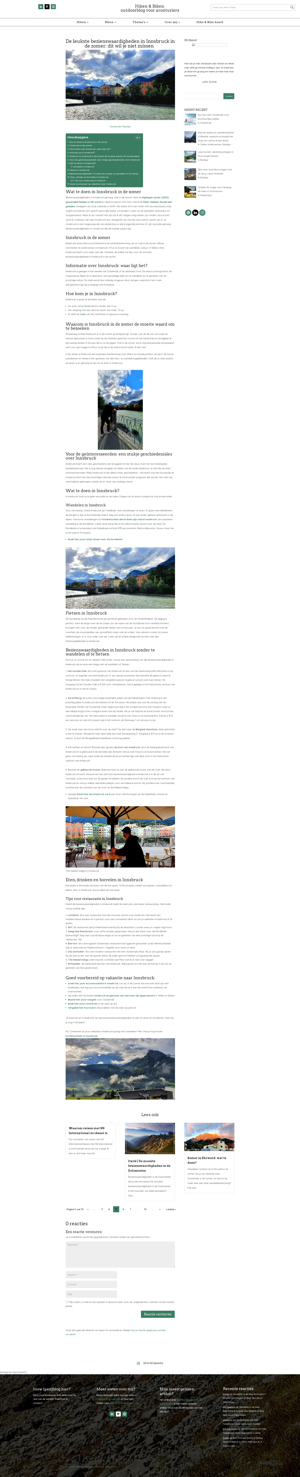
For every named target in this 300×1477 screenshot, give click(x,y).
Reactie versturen (158, 1314)
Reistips (127, 126)
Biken (109, 22)
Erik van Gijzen (230, 1429)
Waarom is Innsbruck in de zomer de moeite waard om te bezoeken (105, 156)
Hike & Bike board (210, 22)
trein (83, 314)
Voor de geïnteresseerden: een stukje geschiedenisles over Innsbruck (104, 159)
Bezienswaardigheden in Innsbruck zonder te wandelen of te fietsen (104, 173)
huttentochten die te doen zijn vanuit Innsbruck (129, 519)
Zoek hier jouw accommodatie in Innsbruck (93, 983)
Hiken (81, 22)
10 (145, 1209)
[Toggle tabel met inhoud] (136, 137)
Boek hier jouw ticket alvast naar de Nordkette (95, 539)
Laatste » (171, 1209)
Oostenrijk (115, 126)
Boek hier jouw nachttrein (83, 1003)
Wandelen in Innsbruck (83, 167)
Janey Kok (110, 1466)
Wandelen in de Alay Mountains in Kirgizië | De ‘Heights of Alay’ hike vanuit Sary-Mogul (244, 1398)
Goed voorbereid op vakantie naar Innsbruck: (93, 184)
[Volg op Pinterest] (47, 6)
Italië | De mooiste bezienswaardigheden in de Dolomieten (149, 1165)
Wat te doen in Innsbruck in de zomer (88, 142)
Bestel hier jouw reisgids (82, 999)
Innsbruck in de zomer (81, 145)
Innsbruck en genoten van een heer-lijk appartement (124, 995)
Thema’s (139, 22)
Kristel (226, 1394)
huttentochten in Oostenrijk (82, 1035)
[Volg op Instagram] (53, 6)
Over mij (171, 22)
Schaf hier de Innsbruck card (93, 794)
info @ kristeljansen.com (124, 1403)
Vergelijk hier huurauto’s (82, 1007)
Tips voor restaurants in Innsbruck (89, 180)
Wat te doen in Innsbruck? (82, 163)
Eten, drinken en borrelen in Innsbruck (89, 177)
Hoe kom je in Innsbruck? (82, 152)
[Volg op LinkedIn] (40, 6)
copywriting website (108, 1398)
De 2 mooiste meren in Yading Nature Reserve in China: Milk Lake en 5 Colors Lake (242, 1442)
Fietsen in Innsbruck (79, 170)
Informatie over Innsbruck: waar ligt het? (89, 149)
